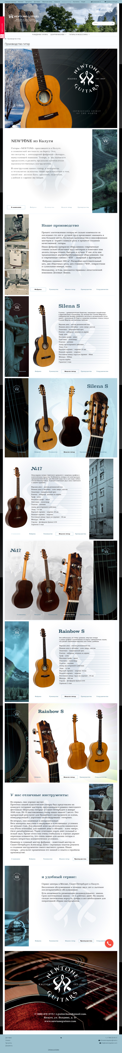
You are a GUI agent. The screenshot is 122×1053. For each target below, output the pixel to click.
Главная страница (10, 1)
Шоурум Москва (57, 34)
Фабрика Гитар (66, 1)
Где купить (28, 1)
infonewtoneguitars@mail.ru (102, 8)
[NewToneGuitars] (32, 18)
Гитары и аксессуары (78, 34)
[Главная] (5, 38)
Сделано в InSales (53, 1049)
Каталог (20, 1)
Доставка (37, 1)
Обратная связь (47, 1)
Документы (8, 1045)
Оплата (7, 1040)
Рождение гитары (40, 34)
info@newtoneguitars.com (101, 12)
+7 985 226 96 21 (98, 15)
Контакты (76, 1)
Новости (57, 1)
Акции (83, 1)
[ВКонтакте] (61, 1037)
